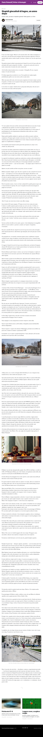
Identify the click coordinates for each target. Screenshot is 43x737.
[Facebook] (23, 727)
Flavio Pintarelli (9, 19)
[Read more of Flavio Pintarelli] (3, 20)
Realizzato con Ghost (37, 728)
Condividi (38, 20)
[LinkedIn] (25, 727)
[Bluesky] (27, 727)
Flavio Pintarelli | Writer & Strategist (14, 2)
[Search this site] (31, 2)
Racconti (3, 8)
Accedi (34, 2)
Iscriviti (39, 2)
